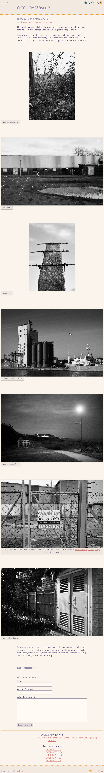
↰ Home (52, 740)
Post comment (25, 725)
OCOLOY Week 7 (53, 749)
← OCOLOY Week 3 (42, 737)
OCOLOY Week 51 (54, 752)
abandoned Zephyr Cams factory (87, 549)
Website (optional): (26, 689)
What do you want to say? (28, 697)
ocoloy (44, 22)
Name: (20, 681)
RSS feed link (97, 771)
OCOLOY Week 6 (53, 760)
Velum (20, 771)
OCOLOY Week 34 (54, 757)
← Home (5, 2)
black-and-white (26, 22)
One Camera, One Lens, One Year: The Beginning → (76, 737)
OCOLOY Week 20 (54, 755)
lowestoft (37, 22)
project (50, 22)
